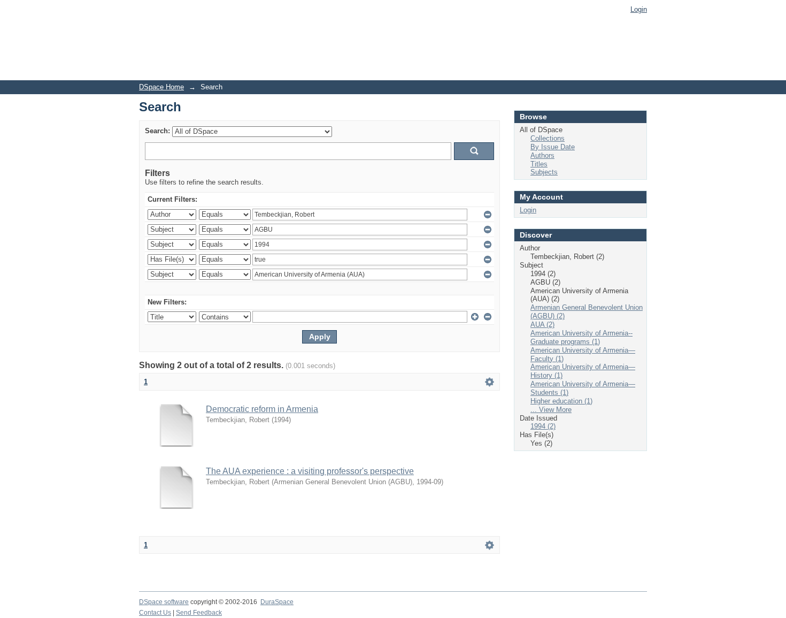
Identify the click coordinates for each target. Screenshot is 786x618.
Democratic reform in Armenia (262, 409)
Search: (157, 131)
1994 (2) (543, 426)
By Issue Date (552, 147)
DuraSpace (277, 602)
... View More (551, 410)
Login (638, 9)
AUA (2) (542, 325)
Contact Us (155, 612)
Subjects (544, 172)
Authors (542, 155)
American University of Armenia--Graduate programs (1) (581, 337)
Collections (547, 138)
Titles (539, 164)
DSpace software (164, 602)
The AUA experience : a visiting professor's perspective (310, 471)
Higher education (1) (561, 401)
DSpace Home (161, 87)
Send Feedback (199, 612)
